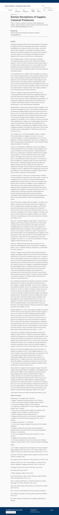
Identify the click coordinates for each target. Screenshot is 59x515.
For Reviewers (18, 10)
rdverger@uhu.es (16, 35)
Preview (13, 41)
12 (11, 498)
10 (11, 486)
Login (51, 510)
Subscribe (50, 10)
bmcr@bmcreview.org (35, 511)
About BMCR (33, 10)
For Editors (39, 10)
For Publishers (25, 10)
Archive (10, 10)
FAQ (44, 10)
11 (11, 490)
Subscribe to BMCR (11, 512)
